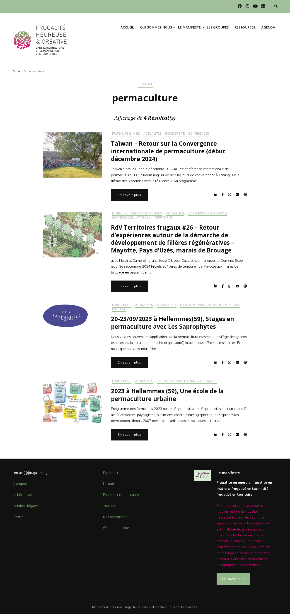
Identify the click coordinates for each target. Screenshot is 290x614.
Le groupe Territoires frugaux (137, 214)
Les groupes (218, 27)
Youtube (109, 506)
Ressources (245, 27)
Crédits (17, 517)
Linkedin (109, 483)
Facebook (110, 473)
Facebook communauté (121, 495)
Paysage (143, 218)
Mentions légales (25, 506)
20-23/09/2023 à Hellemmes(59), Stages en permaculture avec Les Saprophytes (172, 323)
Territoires (163, 218)
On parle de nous (116, 528)
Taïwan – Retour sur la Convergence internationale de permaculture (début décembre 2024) (168, 151)
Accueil (127, 27)
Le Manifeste (22, 495)
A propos (19, 483)
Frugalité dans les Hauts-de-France (210, 305)
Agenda (268, 27)
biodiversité (175, 134)
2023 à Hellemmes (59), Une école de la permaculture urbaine (167, 395)
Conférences (198, 134)
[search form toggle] (276, 6)
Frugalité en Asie (126, 134)
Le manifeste (189, 27)
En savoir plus (129, 195)
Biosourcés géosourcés (207, 214)
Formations (121, 305)
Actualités (152, 134)
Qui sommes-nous (156, 27)
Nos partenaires (115, 517)
